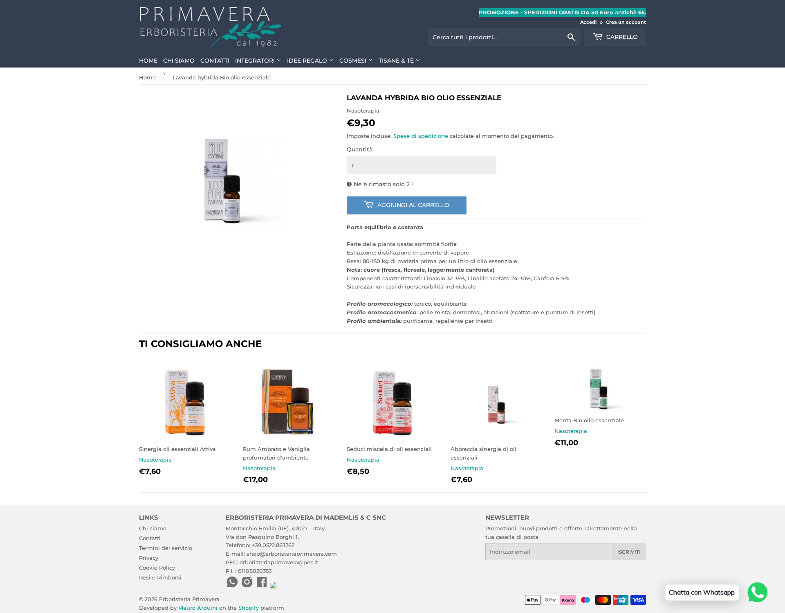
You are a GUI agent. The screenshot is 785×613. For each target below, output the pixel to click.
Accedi (588, 22)
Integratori (255, 60)
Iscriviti (629, 552)
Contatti (214, 60)
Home (148, 60)
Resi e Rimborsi (160, 577)
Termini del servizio (165, 548)
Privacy (148, 557)
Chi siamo (179, 60)
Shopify (248, 607)
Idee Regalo (308, 60)
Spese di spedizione (420, 136)
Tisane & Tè (397, 60)
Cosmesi (353, 60)
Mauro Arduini (198, 607)
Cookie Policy (157, 567)
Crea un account (626, 22)
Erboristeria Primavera (189, 599)
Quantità (359, 149)
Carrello (621, 37)
